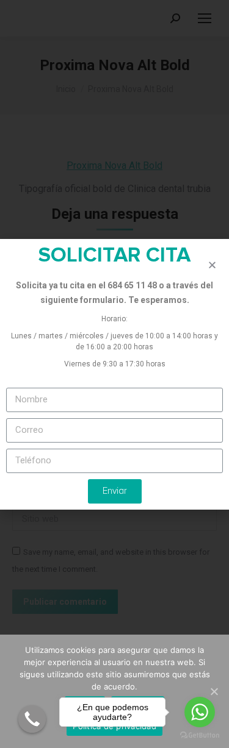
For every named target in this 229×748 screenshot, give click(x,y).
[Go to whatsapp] (199, 712)
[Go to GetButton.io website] (199, 735)
